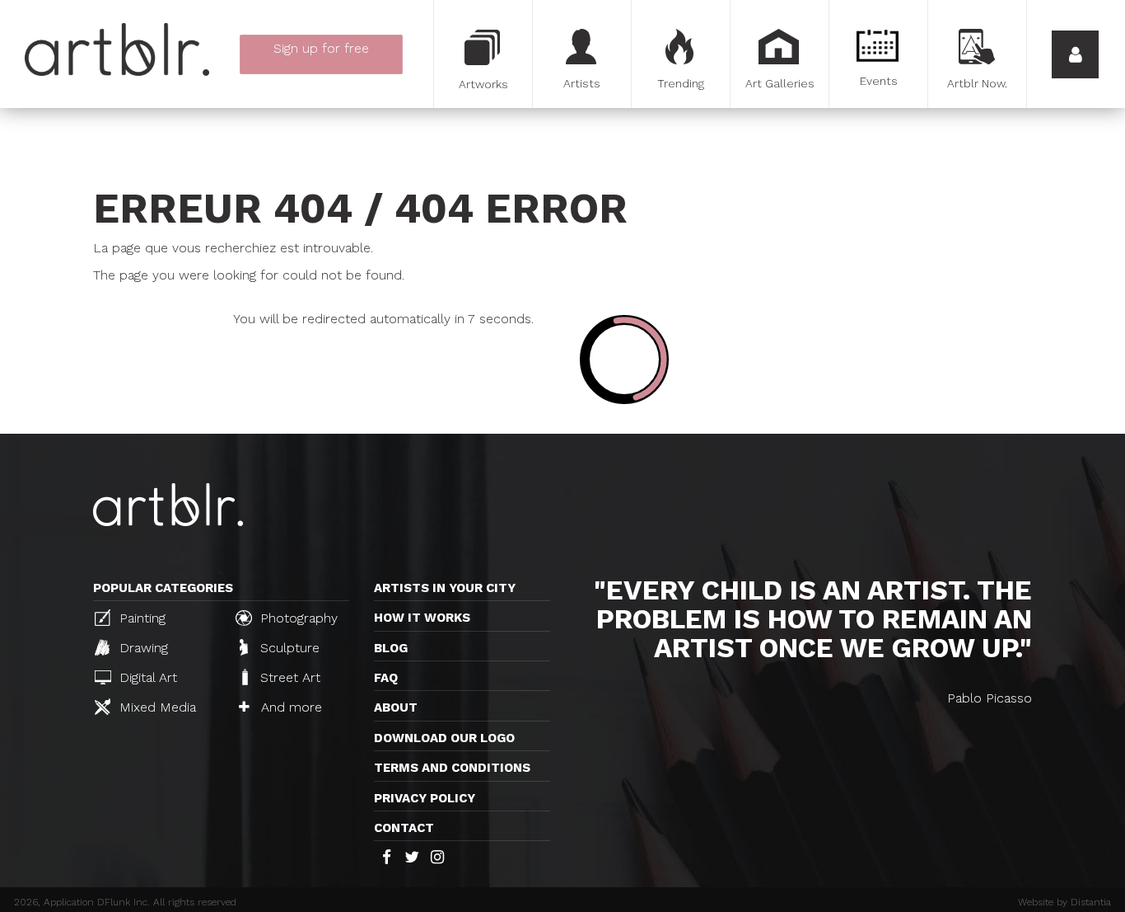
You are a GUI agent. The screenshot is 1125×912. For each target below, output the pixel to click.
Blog (391, 648)
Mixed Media (155, 707)
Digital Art (146, 677)
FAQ (386, 677)
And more (289, 707)
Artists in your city (445, 588)
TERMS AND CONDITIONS (452, 767)
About (396, 707)
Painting (140, 618)
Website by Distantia (1064, 902)
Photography (297, 618)
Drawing (141, 648)
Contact (404, 827)
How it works (422, 617)
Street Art (288, 677)
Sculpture (288, 648)
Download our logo (444, 738)
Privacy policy (424, 798)
